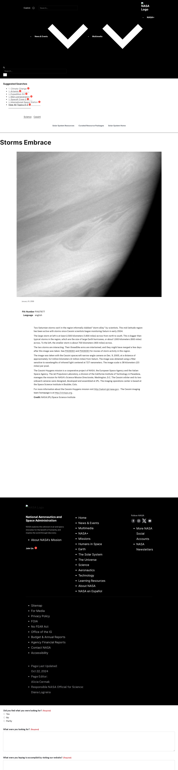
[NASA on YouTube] (150, 521)
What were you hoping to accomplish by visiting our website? (37, 758)
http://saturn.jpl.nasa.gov (106, 389)
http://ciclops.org (63, 392)
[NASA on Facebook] (133, 521)
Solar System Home (117, 125)
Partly (9, 721)
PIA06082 (70, 351)
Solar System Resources (63, 125)
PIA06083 (85, 351)
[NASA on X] (144, 521)
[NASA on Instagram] (139, 521)
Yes (8, 714)
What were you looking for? (21, 729)
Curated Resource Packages (91, 125)
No (7, 717)
